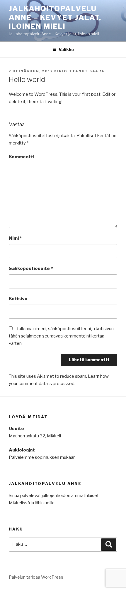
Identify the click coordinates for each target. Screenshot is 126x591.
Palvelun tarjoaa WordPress (36, 577)
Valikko (66, 49)
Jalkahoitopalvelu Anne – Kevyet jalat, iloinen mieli (55, 17)
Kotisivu (18, 298)
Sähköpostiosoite (31, 268)
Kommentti (21, 156)
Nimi (15, 238)
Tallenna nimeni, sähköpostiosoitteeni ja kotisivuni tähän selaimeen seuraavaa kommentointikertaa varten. (62, 336)
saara (97, 71)
